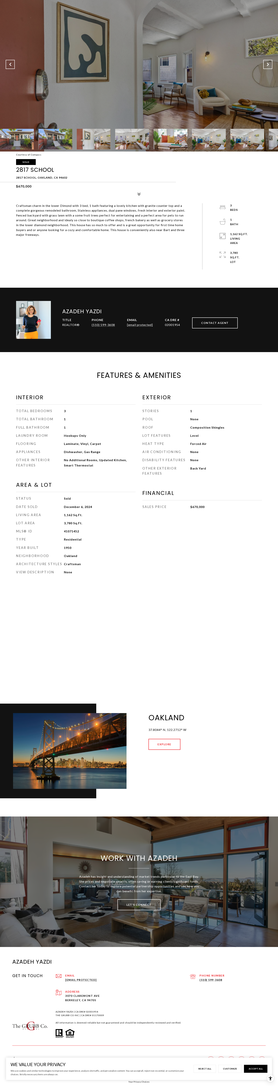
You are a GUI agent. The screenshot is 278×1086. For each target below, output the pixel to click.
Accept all (256, 1068)
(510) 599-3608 (103, 325)
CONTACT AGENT (215, 322)
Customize (230, 1068)
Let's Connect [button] (139, 904)
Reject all (204, 1068)
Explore (164, 744)
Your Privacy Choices (139, 1081)
